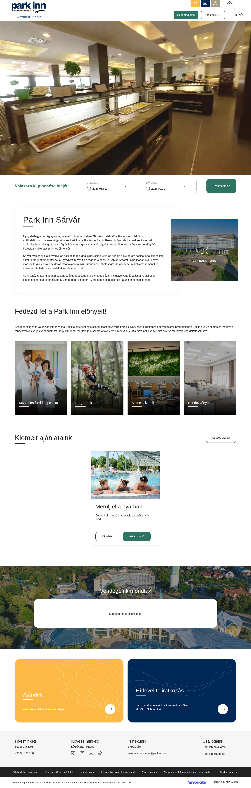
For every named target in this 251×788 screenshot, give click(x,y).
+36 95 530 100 (24, 757)
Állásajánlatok (149, 776)
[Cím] (215, 3)
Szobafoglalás (186, 14)
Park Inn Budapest (214, 757)
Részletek (108, 536)
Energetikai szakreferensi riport (118, 776)
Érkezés (92, 182)
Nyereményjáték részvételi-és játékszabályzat (188, 776)
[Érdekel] (110, 713)
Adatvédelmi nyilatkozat (25, 776)
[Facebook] (73, 757)
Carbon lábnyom (229, 776)
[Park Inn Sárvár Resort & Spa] (29, 9)
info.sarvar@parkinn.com (205, 3)
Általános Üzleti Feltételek (59, 776)
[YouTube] (91, 757)
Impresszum (87, 776)
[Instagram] (82, 757)
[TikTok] (100, 757)
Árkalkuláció (136, 536)
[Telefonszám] (195, 3)
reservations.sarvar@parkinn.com (148, 757)
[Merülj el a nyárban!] (125, 475)
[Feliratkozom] (223, 713)
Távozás (151, 182)
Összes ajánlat (221, 437)
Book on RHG (213, 14)
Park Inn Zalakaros (214, 751)
